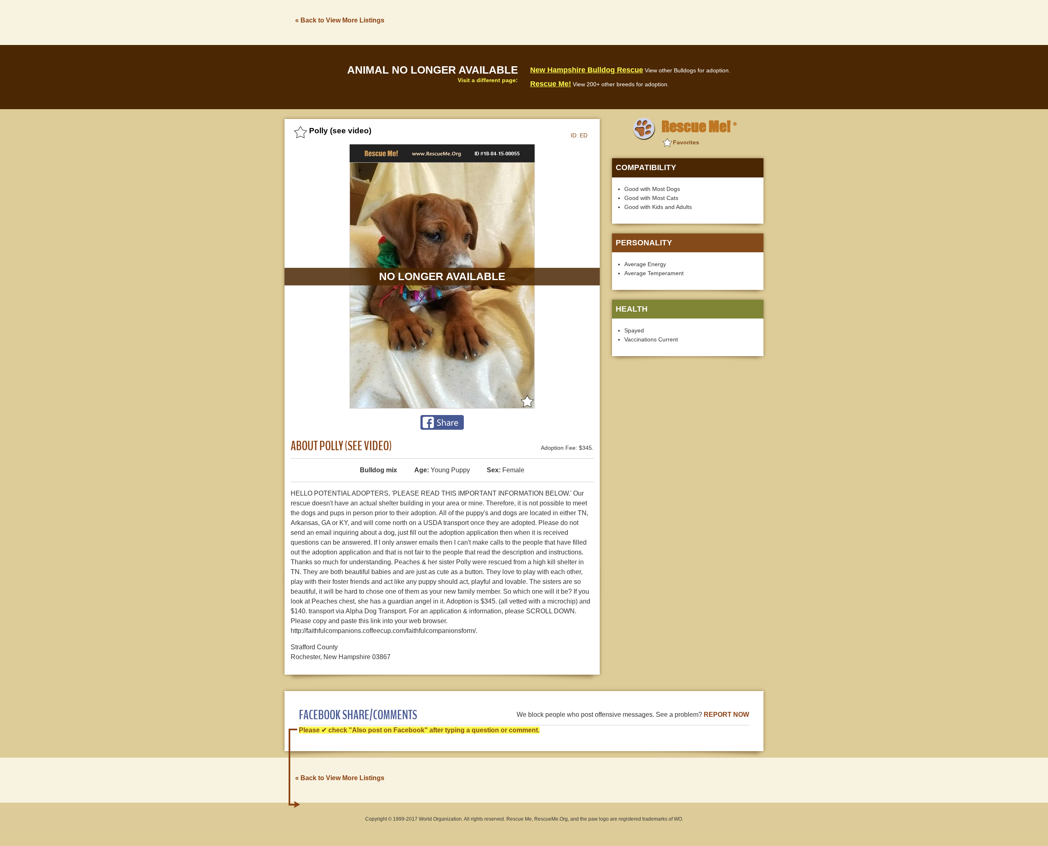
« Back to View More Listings (339, 20)
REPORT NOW (726, 714)
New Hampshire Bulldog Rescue (586, 70)
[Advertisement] (614, 21)
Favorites (686, 142)
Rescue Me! (550, 84)
